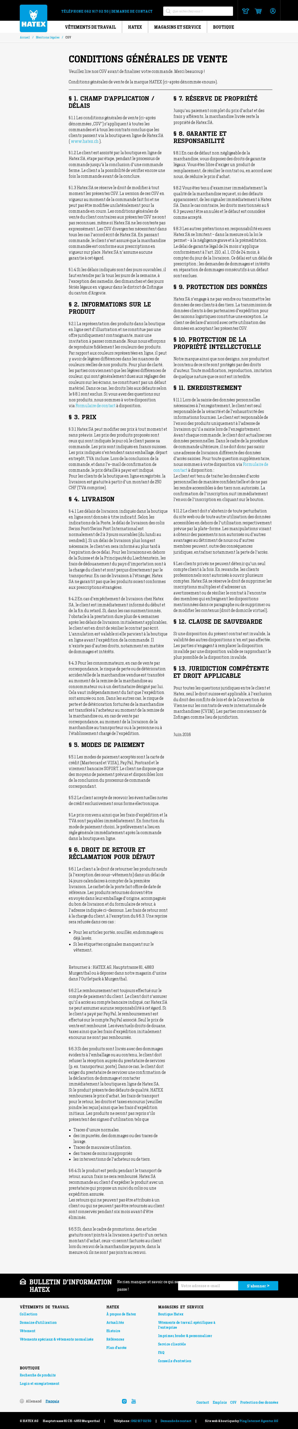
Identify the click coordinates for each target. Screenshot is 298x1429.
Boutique (223, 27)
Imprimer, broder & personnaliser (185, 1336)
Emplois (220, 1402)
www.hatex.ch (85, 141)
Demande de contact (132, 11)
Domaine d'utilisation (38, 1322)
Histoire (113, 1331)
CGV (233, 1402)
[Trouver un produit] (245, 11)
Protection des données (259, 1402)
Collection (28, 1314)
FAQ (161, 1352)
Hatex (135, 27)
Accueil (25, 37)
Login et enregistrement (40, 1383)
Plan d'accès (116, 1348)
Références (115, 1339)
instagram (124, 1401)
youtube (133, 1401)
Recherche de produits (38, 1375)
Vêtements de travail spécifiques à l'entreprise (186, 1325)
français (52, 1401)
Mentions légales (48, 37)
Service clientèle (172, 1344)
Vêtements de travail (90, 27)
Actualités (115, 1322)
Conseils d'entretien (174, 1361)
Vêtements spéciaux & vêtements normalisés (56, 1339)
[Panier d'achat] (257, 11)
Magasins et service (177, 27)
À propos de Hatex (121, 1314)
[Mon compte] (273, 11)
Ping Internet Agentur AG (258, 1421)
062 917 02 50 (96, 11)
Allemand (33, 1401)
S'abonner (258, 1286)
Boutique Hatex (170, 1314)
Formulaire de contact (95, 405)
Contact (202, 1402)
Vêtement (27, 1331)
